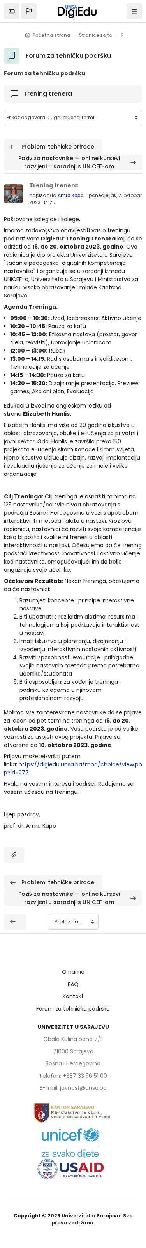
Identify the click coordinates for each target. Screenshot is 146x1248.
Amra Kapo (71, 195)
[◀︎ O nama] (15, 922)
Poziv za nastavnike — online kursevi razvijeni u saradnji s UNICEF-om (69, 162)
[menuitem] (14, 855)
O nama (73, 972)
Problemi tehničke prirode (57, 146)
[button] (29, 11)
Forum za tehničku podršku (73, 1009)
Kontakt (73, 996)
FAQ (73, 984)
